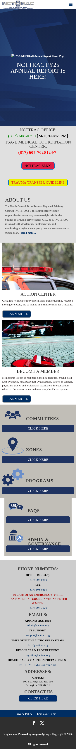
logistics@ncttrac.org (38, 654)
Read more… (28, 232)
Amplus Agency (40, 734)
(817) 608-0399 (38, 589)
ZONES (34, 449)
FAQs (33, 510)
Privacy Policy (24, 713)
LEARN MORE (16, 314)
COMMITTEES (42, 418)
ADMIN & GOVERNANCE (44, 542)
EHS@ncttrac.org (38, 645)
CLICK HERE (38, 428)
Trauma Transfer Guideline (38, 182)
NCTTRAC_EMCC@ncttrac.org (37, 664)
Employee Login (46, 713)
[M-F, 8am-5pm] (38, 136)
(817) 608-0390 (38, 579)
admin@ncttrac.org (38, 625)
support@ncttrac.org (38, 635)
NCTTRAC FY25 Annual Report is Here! (38, 70)
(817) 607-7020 (38, 607)
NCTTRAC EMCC (38, 166)
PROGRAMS (39, 480)
